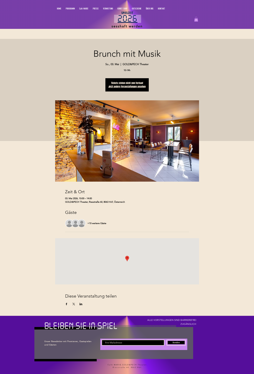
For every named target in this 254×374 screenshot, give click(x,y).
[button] (144, 20)
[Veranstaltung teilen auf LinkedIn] (81, 304)
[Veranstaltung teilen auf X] (73, 304)
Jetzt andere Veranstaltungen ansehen (127, 86)
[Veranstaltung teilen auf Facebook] (66, 304)
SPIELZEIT (127, 13)
